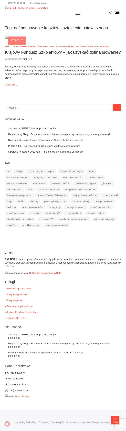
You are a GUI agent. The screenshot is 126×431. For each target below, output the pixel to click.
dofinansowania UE (72, 177)
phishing (34, 201)
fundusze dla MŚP (60, 183)
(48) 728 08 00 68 (16, 2)
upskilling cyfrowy (31, 225)
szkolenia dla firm (95, 213)
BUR (91, 171)
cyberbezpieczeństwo (17, 177)
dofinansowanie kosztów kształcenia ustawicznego (41, 46)
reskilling (11, 207)
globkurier (106, 183)
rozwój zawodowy (15, 213)
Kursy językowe (14, 300)
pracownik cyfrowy (80, 201)
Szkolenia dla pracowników (20, 219)
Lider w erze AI (111, 195)
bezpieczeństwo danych (71, 171)
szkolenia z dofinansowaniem (74, 219)
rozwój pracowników (100, 207)
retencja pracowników (32, 207)
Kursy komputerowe (16, 294)
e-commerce (39, 183)
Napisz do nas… (23, 396)
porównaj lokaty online (54, 201)
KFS (73, 46)
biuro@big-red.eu (38, 2)
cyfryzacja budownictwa (45, 177)
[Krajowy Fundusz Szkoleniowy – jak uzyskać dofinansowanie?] (63, 38)
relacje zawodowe (104, 201)
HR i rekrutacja (14, 189)
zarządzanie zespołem (56, 225)
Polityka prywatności (101, 422)
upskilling (11, 225)
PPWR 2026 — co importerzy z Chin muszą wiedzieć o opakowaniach (44, 145)
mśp (9, 201)
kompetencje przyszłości (19, 195)
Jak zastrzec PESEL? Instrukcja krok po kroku (32, 128)
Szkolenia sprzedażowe (18, 288)
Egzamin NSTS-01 (16, 318)
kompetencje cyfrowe (49, 189)
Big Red (28, 59)
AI (8, 171)
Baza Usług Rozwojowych (41, 171)
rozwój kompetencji (76, 207)
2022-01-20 (17, 40)
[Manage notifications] (7, 423)
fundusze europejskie (85, 183)
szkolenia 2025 (53, 213)
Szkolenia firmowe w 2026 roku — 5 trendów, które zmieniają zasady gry (45, 151)
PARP (21, 201)
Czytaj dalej (10, 84)
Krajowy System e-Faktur (85, 195)
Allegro (19, 171)
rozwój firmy (54, 207)
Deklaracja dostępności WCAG (45, 273)
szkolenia (34, 213)
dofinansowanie (95, 177)
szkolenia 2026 (73, 213)
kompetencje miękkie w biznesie (80, 189)
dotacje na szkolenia (17, 183)
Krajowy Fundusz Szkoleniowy (92, 46)
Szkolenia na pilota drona (19, 306)
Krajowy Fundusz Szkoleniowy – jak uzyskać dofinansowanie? (63, 52)
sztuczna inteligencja (104, 219)
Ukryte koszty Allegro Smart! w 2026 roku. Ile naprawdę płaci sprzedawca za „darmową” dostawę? (59, 134)
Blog (7, 46)
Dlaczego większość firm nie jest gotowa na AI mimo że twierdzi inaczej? (45, 140)
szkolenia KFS (46, 219)
